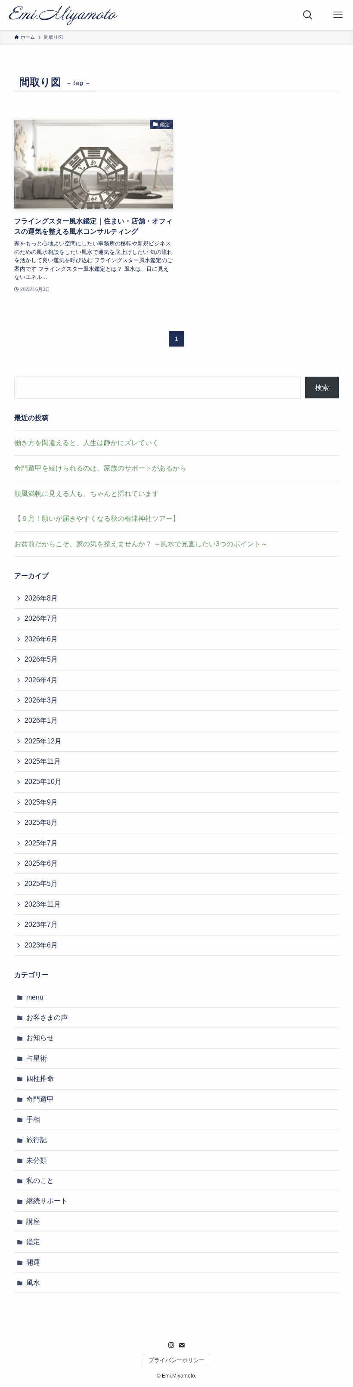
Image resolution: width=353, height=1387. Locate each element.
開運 (33, 1262)
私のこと (40, 1180)
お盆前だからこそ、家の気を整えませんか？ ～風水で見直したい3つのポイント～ (141, 544)
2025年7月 (41, 843)
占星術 (36, 1058)
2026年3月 (41, 700)
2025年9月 (41, 802)
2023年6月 (41, 945)
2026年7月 (41, 618)
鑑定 (33, 1241)
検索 (322, 387)
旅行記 (36, 1139)
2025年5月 (41, 883)
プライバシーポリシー (176, 1360)
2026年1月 (41, 720)
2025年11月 (43, 761)
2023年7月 (41, 924)
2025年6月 (41, 863)
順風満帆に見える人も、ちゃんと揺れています (86, 493)
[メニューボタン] (338, 15)
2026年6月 (41, 639)
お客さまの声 (47, 1017)
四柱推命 (40, 1078)
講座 (33, 1221)
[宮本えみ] (63, 15)
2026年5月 (41, 659)
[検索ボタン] (308, 15)
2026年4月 (41, 680)
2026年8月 (41, 598)
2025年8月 (41, 822)
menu (34, 997)
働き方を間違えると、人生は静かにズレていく (86, 442)
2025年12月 (43, 741)
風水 (33, 1282)
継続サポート (47, 1200)
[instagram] (171, 1345)
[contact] (182, 1345)
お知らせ (40, 1037)
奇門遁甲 (40, 1099)
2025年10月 (43, 781)
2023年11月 (43, 904)
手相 (33, 1119)
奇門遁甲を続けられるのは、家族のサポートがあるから (100, 468)
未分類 (36, 1160)
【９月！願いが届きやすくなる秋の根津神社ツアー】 (97, 518)
